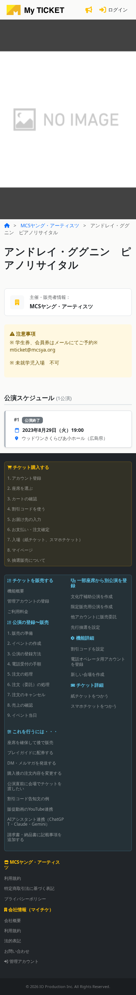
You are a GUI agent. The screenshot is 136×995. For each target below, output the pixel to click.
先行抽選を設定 (85, 627)
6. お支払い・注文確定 (28, 529)
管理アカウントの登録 (28, 601)
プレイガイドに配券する (30, 753)
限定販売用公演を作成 (92, 607)
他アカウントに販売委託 (94, 617)
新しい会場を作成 (87, 674)
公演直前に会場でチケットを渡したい (34, 786)
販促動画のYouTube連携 (30, 809)
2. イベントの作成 (24, 643)
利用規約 (12, 878)
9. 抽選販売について (26, 560)
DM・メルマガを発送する (31, 763)
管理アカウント (24, 961)
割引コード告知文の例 (28, 799)
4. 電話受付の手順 (24, 664)
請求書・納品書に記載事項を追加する (34, 837)
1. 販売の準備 (20, 633)
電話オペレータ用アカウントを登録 (98, 661)
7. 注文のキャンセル (26, 695)
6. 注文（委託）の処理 (28, 684)
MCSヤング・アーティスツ (50, 225)
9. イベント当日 (22, 715)
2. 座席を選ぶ (20, 488)
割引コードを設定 (87, 649)
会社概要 (12, 920)
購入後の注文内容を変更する (34, 773)
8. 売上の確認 (20, 705)
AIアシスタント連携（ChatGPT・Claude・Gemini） (35, 821)
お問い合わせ (16, 951)
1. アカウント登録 (24, 478)
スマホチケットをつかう (94, 706)
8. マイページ (20, 550)
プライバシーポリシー (25, 899)
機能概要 (15, 591)
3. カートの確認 (22, 499)
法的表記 (12, 941)
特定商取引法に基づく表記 (29, 888)
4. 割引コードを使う (26, 509)
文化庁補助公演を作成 (92, 596)
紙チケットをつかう (89, 696)
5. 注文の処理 (20, 674)
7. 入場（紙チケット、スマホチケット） (45, 540)
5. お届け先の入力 (24, 519)
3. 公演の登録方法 (24, 654)
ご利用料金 (17, 611)
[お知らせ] (89, 10)
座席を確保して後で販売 (30, 742)
